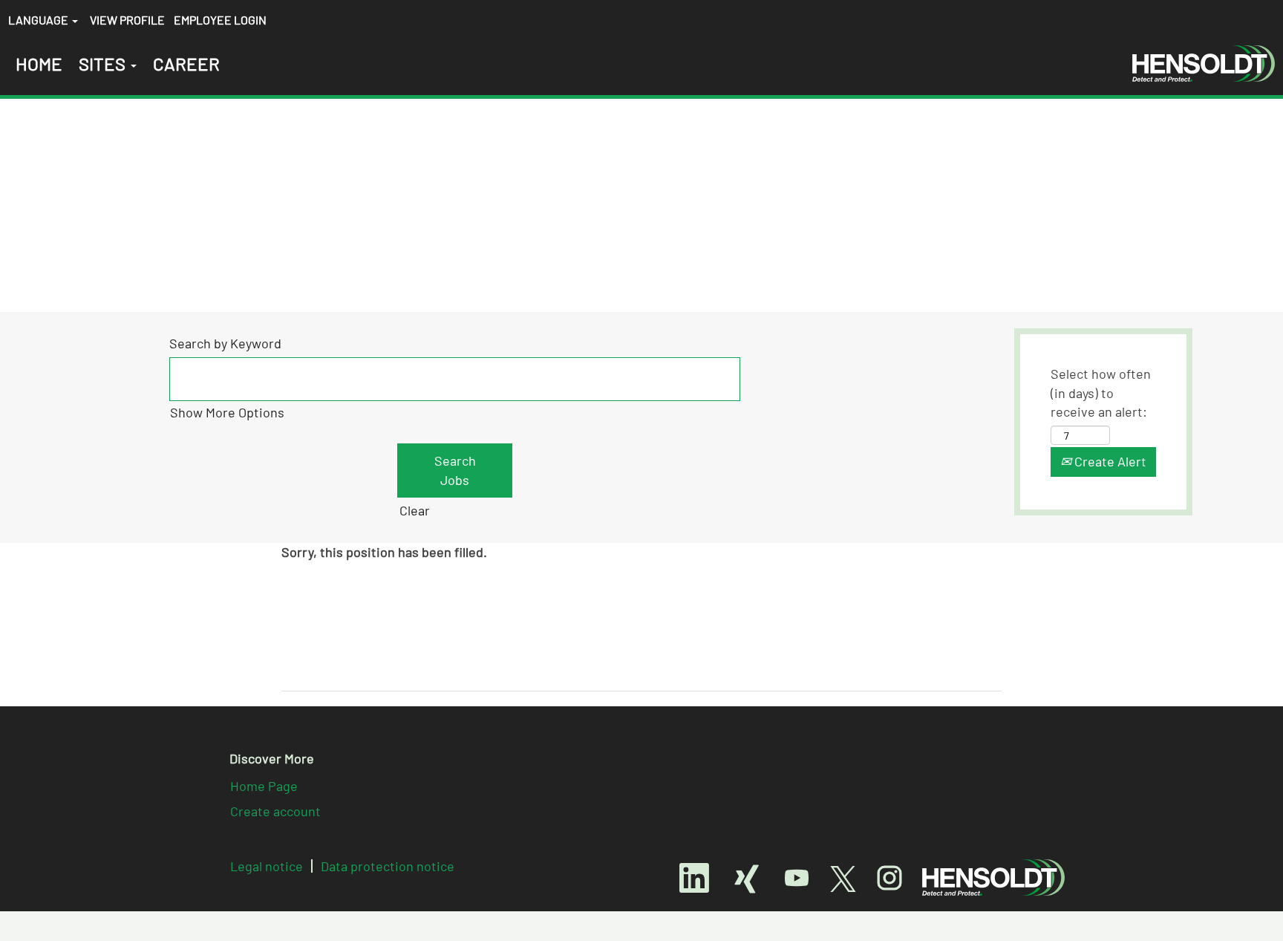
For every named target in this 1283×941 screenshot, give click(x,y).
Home (39, 63)
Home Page (264, 785)
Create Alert (1108, 461)
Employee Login (220, 20)
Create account (275, 811)
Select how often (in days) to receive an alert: (1101, 392)
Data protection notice (387, 866)
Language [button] (39, 20)
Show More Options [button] (227, 412)
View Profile (127, 20)
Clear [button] (414, 510)
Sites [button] (104, 63)
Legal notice (266, 866)
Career (186, 63)
